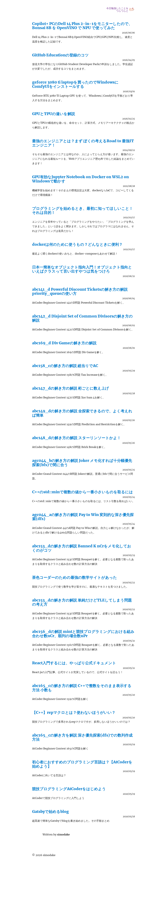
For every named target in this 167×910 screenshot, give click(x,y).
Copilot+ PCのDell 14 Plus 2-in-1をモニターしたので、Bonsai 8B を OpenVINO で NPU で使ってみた (82, 25)
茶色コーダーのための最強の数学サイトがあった (74, 577)
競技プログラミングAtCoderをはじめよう (69, 788)
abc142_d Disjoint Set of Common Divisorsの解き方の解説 (82, 318)
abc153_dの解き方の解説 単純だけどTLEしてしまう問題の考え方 (82, 602)
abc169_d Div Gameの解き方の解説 (64, 343)
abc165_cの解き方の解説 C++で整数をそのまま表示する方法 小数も (81, 687)
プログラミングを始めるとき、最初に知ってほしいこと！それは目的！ (82, 210)
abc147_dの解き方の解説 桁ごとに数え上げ (70, 388)
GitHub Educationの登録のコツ (60, 55)
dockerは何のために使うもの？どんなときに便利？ (77, 244)
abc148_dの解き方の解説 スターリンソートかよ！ (76, 437)
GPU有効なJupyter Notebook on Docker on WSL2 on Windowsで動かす (80, 178)
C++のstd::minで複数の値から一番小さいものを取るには (82, 491)
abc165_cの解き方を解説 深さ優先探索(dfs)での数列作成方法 (82, 737)
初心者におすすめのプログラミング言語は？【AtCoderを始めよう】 (82, 764)
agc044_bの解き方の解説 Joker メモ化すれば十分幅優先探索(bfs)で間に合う (82, 462)
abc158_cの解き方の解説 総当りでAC (65, 365)
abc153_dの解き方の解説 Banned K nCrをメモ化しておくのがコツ (81, 548)
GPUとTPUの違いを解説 (53, 113)
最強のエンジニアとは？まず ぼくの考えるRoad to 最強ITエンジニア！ (83, 142)
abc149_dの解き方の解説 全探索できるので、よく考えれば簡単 (82, 413)
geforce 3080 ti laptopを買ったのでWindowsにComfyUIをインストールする (75, 84)
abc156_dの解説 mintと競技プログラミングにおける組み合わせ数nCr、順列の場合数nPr (83, 633)
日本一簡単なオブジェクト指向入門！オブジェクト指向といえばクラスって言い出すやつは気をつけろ (82, 269)
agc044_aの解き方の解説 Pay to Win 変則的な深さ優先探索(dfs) (83, 516)
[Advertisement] (84, 880)
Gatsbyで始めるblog (50, 811)
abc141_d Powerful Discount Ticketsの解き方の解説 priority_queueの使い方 (80, 291)
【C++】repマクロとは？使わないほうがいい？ (73, 712)
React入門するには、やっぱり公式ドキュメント (74, 663)
